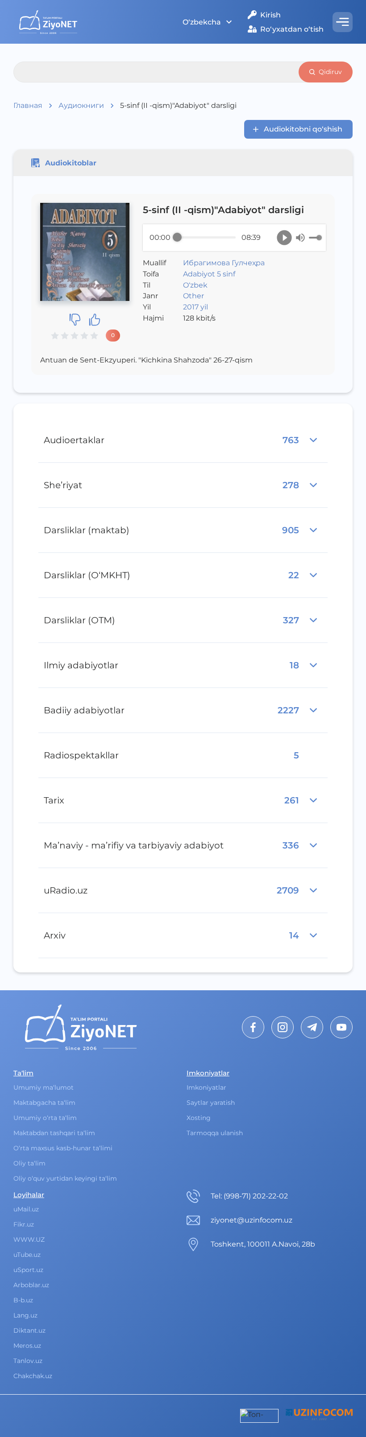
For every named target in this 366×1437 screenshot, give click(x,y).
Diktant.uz (29, 1330)
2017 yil (195, 307)
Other (193, 296)
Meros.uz (27, 1346)
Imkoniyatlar (206, 1087)
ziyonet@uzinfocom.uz (251, 1220)
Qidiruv (330, 72)
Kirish (270, 15)
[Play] (284, 238)
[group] (234, 237)
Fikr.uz (23, 1224)
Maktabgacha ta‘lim (44, 1103)
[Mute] (300, 237)
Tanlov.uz (27, 1361)
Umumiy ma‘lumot (43, 1087)
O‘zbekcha (202, 22)
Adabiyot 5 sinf (209, 274)
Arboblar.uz (31, 1285)
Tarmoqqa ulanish (215, 1133)
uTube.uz (27, 1255)
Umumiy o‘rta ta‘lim (45, 1118)
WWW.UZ (29, 1239)
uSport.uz (28, 1270)
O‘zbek (195, 285)
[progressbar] (206, 237)
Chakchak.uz (32, 1376)
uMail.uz (26, 1209)
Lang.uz (25, 1315)
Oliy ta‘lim (29, 1163)
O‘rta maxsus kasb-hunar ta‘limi (62, 1148)
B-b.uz (23, 1300)
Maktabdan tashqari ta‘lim (54, 1133)
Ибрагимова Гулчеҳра (224, 263)
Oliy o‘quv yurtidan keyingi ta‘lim (65, 1178)
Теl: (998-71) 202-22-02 (249, 1196)
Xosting (199, 1118)
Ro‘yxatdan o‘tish (292, 29)
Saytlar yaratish (211, 1103)
